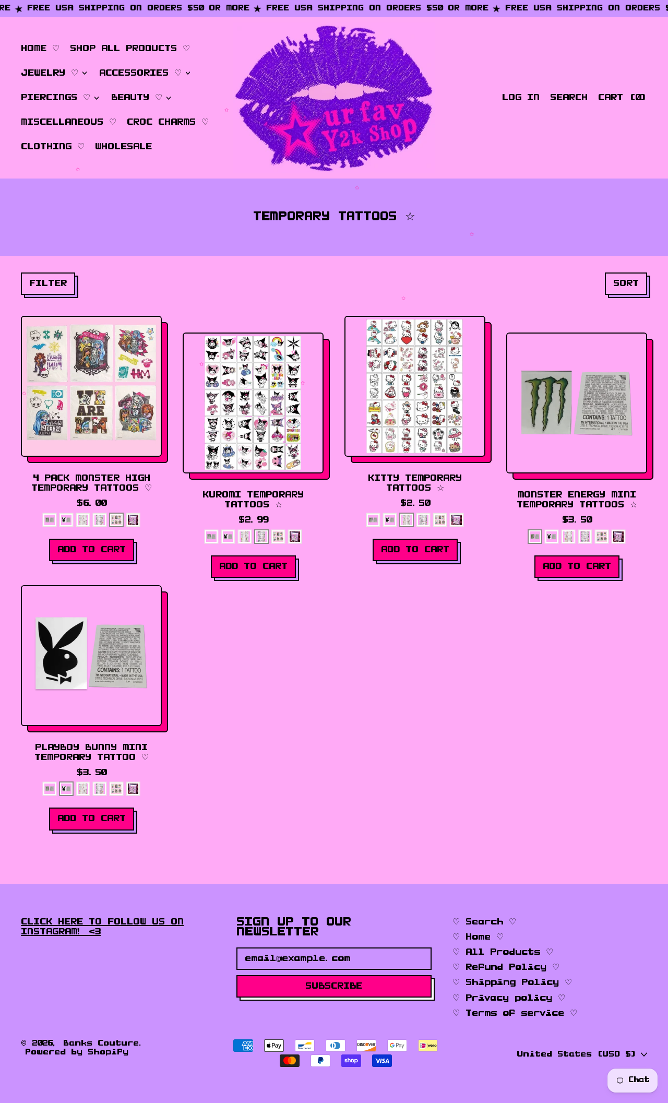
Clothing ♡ (53, 147)
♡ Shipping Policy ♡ (512, 982)
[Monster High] (116, 520)
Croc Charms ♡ (168, 122)
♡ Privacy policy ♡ (508, 998)
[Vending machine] (133, 520)
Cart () (622, 99)
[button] (569, 98)
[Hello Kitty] (83, 520)
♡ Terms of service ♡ (514, 1013)
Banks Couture (101, 1043)
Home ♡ (40, 48)
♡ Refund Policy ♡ (505, 967)
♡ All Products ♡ (502, 952)
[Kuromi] (99, 520)
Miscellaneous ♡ (68, 122)
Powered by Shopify (76, 1052)
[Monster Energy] (49, 520)
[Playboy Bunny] (66, 520)
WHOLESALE (123, 147)
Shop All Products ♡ (130, 48)
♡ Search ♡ (484, 922)
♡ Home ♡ (478, 937)
